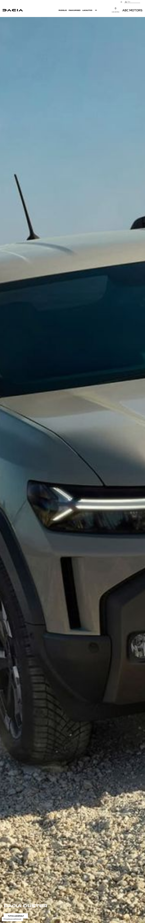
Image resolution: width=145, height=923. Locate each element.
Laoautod (87, 10)
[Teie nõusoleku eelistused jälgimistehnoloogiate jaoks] (12, 919)
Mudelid (63, 10)
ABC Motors (132, 10)
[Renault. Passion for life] (13, 10)
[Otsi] (125, 1)
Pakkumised (75, 10)
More (96, 10)
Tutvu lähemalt (16, 916)
